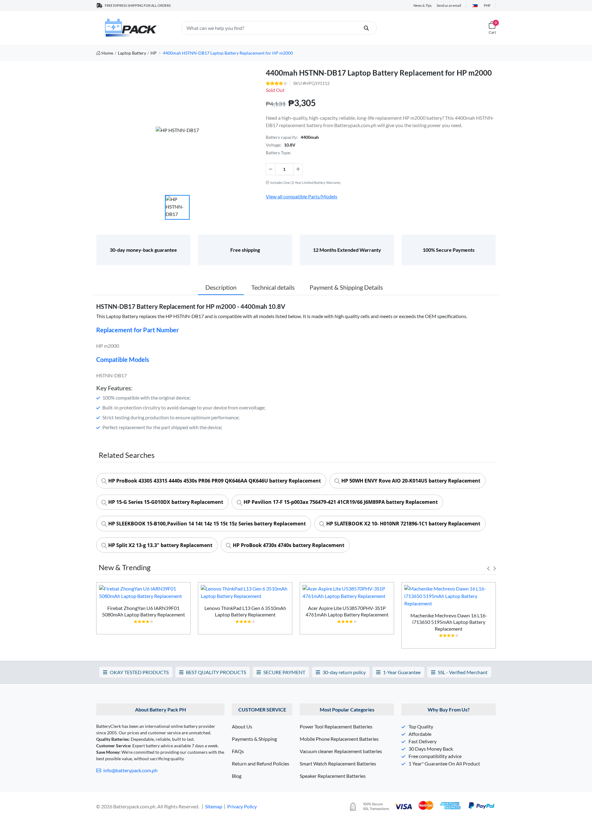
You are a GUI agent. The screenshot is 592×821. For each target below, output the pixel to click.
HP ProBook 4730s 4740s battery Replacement (288, 545)
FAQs (238, 751)
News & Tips (422, 5)
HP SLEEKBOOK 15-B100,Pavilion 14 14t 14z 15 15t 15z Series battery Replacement (206, 523)
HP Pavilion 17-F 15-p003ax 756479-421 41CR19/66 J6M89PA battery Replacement (340, 502)
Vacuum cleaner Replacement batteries (341, 751)
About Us (242, 726)
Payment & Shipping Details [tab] (346, 287)
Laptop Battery (132, 53)
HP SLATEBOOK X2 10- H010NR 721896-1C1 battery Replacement (402, 523)
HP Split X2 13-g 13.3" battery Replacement (159, 545)
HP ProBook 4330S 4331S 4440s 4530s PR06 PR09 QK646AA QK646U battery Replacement (214, 480)
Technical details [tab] (273, 287)
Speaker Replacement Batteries (333, 776)
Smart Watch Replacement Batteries (338, 763)
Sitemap (213, 806)
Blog (236, 776)
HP (153, 53)
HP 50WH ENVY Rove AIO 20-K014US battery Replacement (410, 480)
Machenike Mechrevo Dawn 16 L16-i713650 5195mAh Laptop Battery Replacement (448, 622)
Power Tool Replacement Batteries (336, 726)
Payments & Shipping (254, 739)
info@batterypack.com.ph (130, 770)
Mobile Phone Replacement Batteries (339, 739)
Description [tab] (220, 287)
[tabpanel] (143, 610)
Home (107, 53)
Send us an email (449, 5)
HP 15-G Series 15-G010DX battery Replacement (165, 502)
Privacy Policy (242, 806)
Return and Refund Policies (260, 763)
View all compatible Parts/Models (301, 196)
